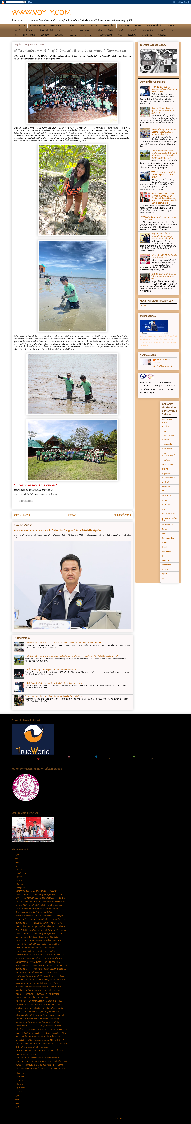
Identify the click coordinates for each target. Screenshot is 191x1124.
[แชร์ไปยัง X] (26, 501)
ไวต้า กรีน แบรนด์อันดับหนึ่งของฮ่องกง (32, 1047)
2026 (17, 855)
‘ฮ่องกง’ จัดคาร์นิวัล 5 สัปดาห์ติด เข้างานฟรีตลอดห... (39, 994)
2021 (17, 1100)
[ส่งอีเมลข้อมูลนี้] (20, 501)
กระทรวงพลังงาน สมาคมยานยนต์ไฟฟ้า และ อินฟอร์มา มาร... (42, 919)
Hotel (17, 30)
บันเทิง (110, 30)
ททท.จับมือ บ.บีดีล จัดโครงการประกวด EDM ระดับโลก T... (42, 1040)
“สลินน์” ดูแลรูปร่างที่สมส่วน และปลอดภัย (33, 998)
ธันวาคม (21, 869)
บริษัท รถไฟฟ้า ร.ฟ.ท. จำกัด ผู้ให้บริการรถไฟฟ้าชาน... (40, 1026)
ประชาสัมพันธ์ (147, 30)
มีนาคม (20, 1084)
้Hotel (133, 30)
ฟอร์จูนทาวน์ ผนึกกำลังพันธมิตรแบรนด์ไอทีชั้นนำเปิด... (39, 937)
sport (88, 35)
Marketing (124, 26)
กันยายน (21, 881)
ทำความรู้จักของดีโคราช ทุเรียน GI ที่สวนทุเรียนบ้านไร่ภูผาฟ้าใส (164, 110)
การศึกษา (171, 26)
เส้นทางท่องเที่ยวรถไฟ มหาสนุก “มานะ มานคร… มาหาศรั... (41, 1015)
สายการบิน (161, 35)
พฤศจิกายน (22, 873)
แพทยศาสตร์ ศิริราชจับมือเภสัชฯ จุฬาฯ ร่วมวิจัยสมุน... (39, 962)
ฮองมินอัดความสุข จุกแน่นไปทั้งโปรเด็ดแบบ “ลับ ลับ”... (39, 983)
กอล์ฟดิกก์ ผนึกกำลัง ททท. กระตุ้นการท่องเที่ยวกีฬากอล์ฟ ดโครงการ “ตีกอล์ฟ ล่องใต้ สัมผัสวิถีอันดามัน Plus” (71, 656)
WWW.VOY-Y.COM (41, 12)
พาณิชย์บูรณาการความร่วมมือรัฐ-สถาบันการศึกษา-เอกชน (39, 1008)
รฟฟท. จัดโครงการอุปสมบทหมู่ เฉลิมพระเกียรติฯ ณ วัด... (41, 923)
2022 (17, 1096)
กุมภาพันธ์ (21, 1088)
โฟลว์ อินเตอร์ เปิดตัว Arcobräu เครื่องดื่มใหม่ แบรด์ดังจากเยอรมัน (53, 683)
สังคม (119, 35)
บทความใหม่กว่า (22, 515)
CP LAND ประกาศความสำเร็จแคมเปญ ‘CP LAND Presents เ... (44, 1069)
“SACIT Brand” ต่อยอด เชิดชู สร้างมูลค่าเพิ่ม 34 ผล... (40, 895)
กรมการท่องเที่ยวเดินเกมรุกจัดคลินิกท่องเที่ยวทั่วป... (37, 951)
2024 (17, 863)
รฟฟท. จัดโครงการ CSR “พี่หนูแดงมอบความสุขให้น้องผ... (41, 969)
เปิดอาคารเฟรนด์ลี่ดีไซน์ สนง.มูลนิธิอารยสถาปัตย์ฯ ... (39, 891)
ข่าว (60, 30)
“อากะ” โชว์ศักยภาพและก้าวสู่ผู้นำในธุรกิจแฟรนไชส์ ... (39, 1012)
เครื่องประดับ (147, 35)
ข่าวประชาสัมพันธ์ (37, 26)
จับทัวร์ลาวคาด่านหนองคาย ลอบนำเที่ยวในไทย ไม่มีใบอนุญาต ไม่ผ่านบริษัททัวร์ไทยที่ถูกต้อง (57, 530)
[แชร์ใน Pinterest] (31, 501)
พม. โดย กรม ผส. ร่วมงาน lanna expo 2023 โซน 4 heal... (45, 1044)
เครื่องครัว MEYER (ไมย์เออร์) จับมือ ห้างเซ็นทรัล (164, 256)
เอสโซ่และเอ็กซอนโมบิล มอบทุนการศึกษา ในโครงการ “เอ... (42, 955)
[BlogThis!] (23, 501)
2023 (17, 866)
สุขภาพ (138, 26)
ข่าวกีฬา (122, 30)
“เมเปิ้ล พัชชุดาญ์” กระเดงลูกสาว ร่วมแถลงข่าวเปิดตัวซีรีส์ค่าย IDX (53, 670)
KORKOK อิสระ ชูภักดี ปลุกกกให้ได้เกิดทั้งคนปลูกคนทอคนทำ (164, 276)
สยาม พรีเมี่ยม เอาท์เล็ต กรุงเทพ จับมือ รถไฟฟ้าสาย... (39, 1037)
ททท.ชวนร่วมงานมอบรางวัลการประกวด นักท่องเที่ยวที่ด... (40, 958)
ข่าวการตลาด (55, 26)
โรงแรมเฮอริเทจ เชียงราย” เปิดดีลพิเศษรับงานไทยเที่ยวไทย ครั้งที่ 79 (53, 696)
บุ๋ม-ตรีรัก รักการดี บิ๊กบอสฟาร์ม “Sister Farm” (37, 973)
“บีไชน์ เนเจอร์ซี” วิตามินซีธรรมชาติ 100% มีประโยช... (40, 1001)
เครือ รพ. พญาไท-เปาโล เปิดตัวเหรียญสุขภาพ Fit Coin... (42, 980)
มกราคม (21, 1092)
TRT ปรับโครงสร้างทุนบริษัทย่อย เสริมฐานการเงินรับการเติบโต (163, 174)
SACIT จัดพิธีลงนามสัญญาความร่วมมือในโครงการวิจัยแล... (41, 930)
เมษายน (20, 1081)
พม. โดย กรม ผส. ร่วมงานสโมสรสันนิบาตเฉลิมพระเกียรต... (42, 902)
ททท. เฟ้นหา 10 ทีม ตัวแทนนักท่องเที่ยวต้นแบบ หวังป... (40, 941)
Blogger (118, 1118)
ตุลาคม (20, 877)
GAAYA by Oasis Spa (26, 1054)
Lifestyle (20, 26)
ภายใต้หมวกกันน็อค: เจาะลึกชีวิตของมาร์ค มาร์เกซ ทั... (40, 976)
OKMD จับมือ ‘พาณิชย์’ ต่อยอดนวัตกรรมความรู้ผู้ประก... (40, 944)
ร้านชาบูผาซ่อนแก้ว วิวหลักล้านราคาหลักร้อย (34, 912)
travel (94, 26)
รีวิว (16, 35)
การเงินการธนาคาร (104, 35)
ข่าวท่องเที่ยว (108, 26)
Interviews (74, 35)
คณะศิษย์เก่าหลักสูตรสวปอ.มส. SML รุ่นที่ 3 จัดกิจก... (39, 990)
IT (172, 30)
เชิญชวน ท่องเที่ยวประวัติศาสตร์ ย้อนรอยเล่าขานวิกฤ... (39, 1019)
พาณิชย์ (162, 30)
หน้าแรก (72, 515)
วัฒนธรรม (59, 35)
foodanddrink (46, 30)
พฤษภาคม (21, 1077)
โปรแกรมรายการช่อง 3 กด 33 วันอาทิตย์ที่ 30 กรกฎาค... (41, 916)
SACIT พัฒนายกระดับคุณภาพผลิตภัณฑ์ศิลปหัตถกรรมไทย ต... (42, 898)
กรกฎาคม (21, 888)
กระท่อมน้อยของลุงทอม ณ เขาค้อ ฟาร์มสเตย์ (35, 948)
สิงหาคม (21, 884)
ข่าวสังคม (70, 26)
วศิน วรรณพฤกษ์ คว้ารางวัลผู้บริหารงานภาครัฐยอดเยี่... (39, 1058)
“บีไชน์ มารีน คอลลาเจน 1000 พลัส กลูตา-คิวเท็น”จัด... (41, 1051)
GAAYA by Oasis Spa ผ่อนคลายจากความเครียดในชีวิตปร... (43, 1061)
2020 (17, 1104)
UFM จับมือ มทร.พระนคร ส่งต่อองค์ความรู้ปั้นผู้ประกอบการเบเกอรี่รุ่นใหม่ (163, 131)
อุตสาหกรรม (85, 30)
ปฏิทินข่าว (45, 35)
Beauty (71, 30)
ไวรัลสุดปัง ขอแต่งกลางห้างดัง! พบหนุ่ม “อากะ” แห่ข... (40, 987)
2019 (17, 1107)
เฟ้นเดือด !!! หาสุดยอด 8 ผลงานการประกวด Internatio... (43, 1029)
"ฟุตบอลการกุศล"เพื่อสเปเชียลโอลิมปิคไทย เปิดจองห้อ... (39, 1005)
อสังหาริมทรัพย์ (29, 35)
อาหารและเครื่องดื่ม (154, 26)
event (83, 26)
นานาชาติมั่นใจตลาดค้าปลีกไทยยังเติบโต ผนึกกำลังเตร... (39, 905)
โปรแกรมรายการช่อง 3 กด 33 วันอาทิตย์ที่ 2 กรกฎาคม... (41, 1065)
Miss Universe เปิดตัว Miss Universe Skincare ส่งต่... (43, 966)
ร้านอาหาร (30, 30)
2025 (17, 859)
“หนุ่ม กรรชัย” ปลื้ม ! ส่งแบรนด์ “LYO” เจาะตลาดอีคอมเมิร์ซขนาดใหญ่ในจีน (163, 236)
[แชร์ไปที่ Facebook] (28, 501)
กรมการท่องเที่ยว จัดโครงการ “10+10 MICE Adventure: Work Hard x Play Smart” (63, 643)
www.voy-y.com (162, 360)
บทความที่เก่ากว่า (122, 515)
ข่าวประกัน (132, 35)
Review (99, 30)
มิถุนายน (21, 1073)
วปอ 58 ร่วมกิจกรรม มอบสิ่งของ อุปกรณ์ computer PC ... (42, 1033)
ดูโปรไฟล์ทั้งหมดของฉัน (163, 366)
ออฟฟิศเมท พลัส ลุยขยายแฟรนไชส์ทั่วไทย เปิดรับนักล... (40, 1022)
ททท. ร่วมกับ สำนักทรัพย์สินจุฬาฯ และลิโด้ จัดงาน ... (39, 909)
